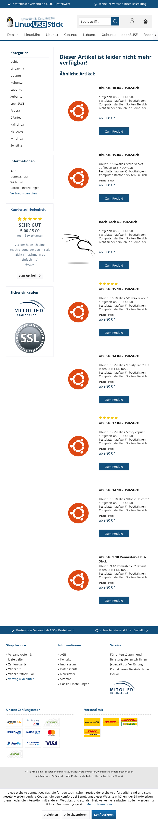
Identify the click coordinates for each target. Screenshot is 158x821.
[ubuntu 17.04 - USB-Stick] (78, 446)
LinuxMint (17, 68)
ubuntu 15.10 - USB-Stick (119, 289)
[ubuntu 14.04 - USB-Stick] (78, 379)
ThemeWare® (115, 776)
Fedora (15, 110)
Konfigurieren (104, 814)
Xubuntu (16, 96)
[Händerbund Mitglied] (29, 308)
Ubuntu (15, 75)
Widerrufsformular (21, 674)
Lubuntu (16, 89)
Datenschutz (19, 177)
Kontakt (65, 659)
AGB (13, 171)
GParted (16, 117)
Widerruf (16, 182)
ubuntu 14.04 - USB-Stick (119, 356)
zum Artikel (27, 275)
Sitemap (66, 679)
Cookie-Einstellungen (25, 188)
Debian (15, 62)
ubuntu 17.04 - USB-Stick (119, 423)
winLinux (16, 138)
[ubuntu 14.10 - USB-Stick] (78, 513)
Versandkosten (87, 771)
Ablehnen (51, 814)
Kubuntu (16, 82)
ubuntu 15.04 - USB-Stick (119, 155)
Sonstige (16, 145)
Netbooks (16, 131)
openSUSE (17, 103)
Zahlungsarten (18, 664)
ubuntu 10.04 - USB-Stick (119, 88)
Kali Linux (17, 124)
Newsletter (67, 674)
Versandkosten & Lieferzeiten (19, 656)
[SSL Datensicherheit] (29, 338)
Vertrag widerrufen (23, 193)
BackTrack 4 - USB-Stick (118, 222)
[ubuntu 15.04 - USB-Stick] (78, 178)
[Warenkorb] (145, 23)
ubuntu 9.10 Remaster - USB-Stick (122, 559)
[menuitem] (145, 21)
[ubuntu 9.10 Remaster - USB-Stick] (78, 580)
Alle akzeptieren (75, 814)
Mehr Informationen (100, 804)
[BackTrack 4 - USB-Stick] (78, 245)
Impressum (68, 664)
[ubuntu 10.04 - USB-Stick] (78, 111)
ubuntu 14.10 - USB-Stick (119, 490)
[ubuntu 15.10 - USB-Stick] (78, 312)
